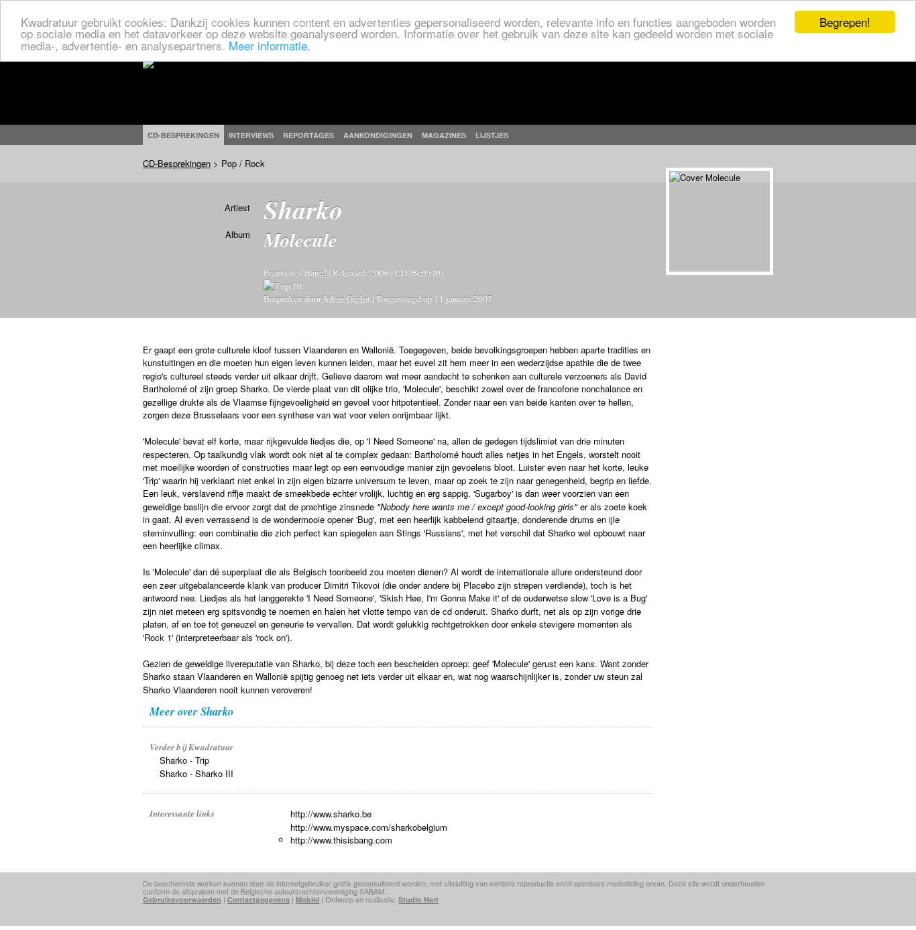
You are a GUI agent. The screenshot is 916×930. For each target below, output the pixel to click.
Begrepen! (844, 21)
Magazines (444, 135)
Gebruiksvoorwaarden (182, 899)
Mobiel (307, 899)
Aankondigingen (377, 135)
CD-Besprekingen (177, 163)
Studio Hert (418, 899)
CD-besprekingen (183, 135)
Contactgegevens (258, 899)
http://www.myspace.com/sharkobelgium (368, 827)
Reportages (308, 135)
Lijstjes (491, 135)
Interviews (251, 135)
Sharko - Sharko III (196, 773)
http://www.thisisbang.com (341, 839)
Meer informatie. (269, 45)
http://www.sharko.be (330, 813)
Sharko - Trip (184, 760)
